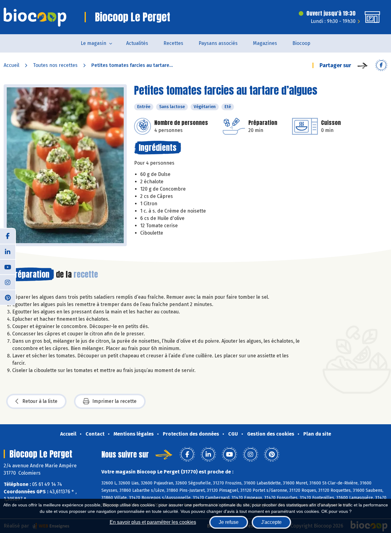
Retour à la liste (39, 401)
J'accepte (271, 522)
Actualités (137, 43)
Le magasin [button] (93, 43)
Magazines (265, 43)
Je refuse (229, 522)
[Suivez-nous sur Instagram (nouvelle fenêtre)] (7, 282)
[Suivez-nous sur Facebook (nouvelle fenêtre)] (7, 236)
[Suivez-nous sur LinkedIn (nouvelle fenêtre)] (7, 251)
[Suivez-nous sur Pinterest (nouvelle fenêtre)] (7, 297)
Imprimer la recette (114, 401)
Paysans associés (218, 43)
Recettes (173, 43)
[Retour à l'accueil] (35, 17)
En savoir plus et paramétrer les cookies (153, 522)
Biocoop (301, 43)
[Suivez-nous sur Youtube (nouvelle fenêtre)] (7, 266)
